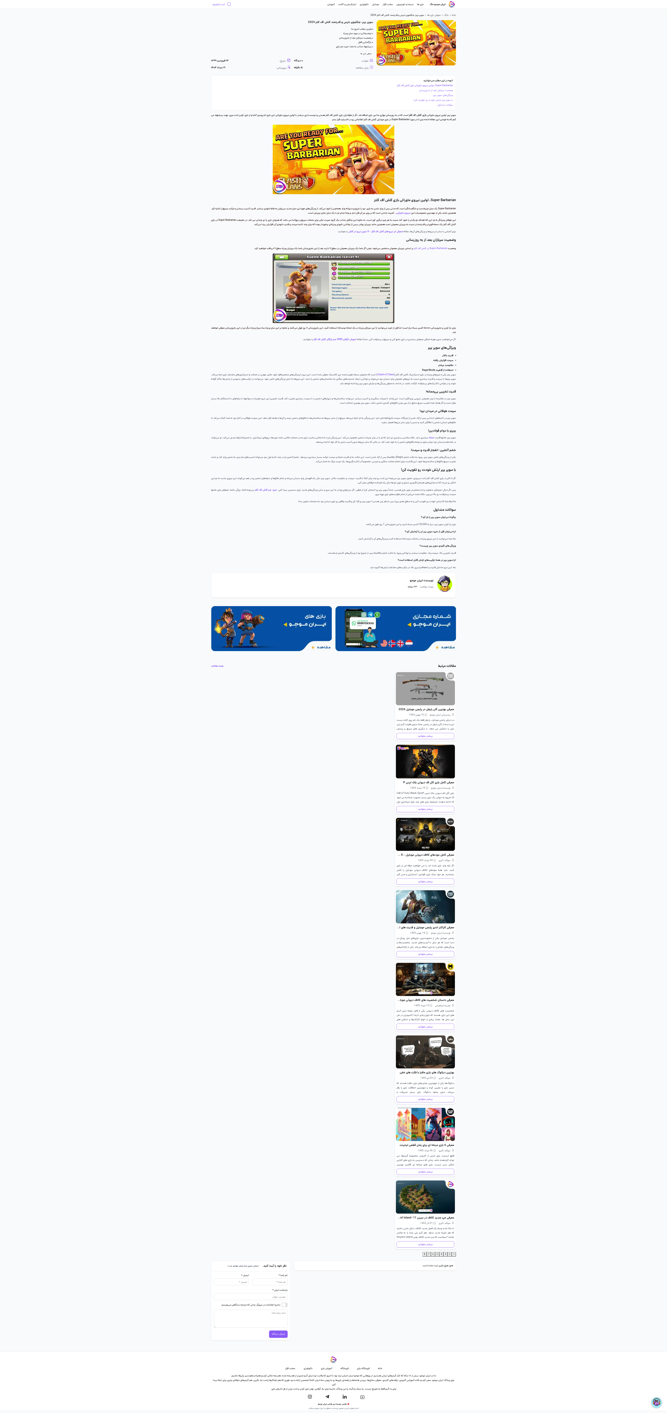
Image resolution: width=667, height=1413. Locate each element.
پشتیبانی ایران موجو (440, 715)
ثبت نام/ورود (218, 4)
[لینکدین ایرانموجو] (345, 1397)
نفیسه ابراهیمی (443, 1005)
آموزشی (331, 4)
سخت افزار (388, 4)
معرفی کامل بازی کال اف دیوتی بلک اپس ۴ (428, 782)
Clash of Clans (385, 374)
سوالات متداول (445, 105)
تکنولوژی (364, 4)
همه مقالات (217, 666)
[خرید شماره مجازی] (395, 628)
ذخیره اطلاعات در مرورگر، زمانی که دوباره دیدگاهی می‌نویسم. (250, 1305)
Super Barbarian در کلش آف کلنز (430, 248)
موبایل (375, 4)
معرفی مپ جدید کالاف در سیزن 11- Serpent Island (425, 1218)
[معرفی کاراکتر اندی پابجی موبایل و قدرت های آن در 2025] (425, 906)
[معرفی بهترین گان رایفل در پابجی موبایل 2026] (425, 688)
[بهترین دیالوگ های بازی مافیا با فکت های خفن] (425, 1052)
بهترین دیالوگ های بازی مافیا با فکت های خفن (427, 1073)
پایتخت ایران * (280, 1290)
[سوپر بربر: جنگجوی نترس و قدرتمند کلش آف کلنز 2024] (416, 42)
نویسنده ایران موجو (422, 580)
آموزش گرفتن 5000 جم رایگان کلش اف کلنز (335, 339)
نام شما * (283, 1275)
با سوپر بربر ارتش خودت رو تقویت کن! (433, 100)
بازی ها (420, 4)
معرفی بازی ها (434, 15)
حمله (431, 437)
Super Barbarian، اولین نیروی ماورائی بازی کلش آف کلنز (425, 85)
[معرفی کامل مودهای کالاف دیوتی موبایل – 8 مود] (425, 834)
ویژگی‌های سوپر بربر (443, 95)
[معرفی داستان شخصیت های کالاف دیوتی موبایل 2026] (425, 979)
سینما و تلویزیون (405, 4)
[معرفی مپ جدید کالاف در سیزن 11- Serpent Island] (425, 1197)
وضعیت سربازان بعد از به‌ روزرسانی (436, 90)
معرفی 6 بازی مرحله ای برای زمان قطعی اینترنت (427, 1145)
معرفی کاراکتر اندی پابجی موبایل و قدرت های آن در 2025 (425, 927)
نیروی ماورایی (403, 213)
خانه (454, 15)
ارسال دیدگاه (278, 1334)
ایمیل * (245, 1275)
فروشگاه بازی (363, 1368)
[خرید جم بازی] (271, 628)
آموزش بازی (326, 1368)
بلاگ (446, 15)
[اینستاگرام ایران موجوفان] (310, 1397)
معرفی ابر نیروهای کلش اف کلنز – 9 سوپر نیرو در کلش (376, 231)
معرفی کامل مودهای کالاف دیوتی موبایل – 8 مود (425, 855)
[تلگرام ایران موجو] (327, 1397)
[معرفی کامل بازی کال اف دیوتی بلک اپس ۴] (425, 761)
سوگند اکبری (445, 860)
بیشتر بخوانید (425, 736)
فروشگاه (344, 1368)
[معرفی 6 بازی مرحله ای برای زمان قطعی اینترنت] (425, 1124)
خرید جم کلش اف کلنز (266, 490)
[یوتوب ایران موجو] (362, 1397)
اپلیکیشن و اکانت (347, 4)
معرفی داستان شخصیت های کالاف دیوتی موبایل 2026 (425, 1000)
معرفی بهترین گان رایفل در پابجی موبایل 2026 (426, 709)
